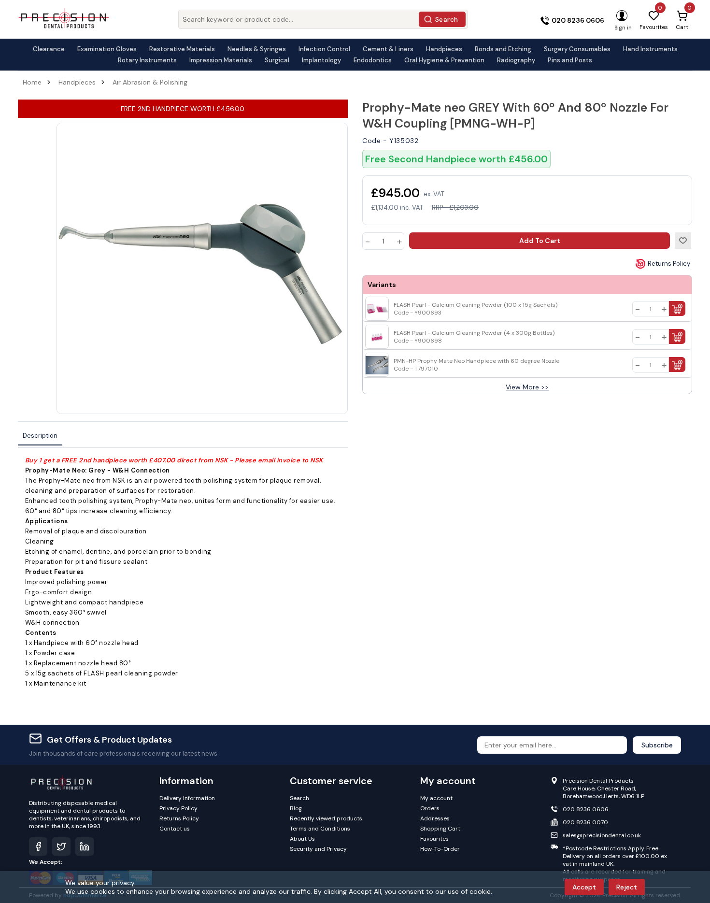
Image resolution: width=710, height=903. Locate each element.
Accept (584, 887)
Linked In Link (84, 846)
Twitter (61, 846)
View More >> (527, 387)
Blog (296, 808)
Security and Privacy (318, 849)
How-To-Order (440, 849)
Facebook (38, 846)
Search (446, 19)
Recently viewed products (326, 818)
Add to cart (539, 240)
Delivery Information (187, 798)
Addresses (435, 818)
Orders (430, 808)
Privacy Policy (178, 808)
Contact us (174, 828)
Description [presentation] (40, 435)
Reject (626, 887)
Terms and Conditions (320, 828)
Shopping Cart (440, 828)
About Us (302, 839)
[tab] (40, 436)
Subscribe (657, 745)
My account (436, 798)
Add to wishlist (683, 240)
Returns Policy (669, 263)
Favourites (434, 839)
